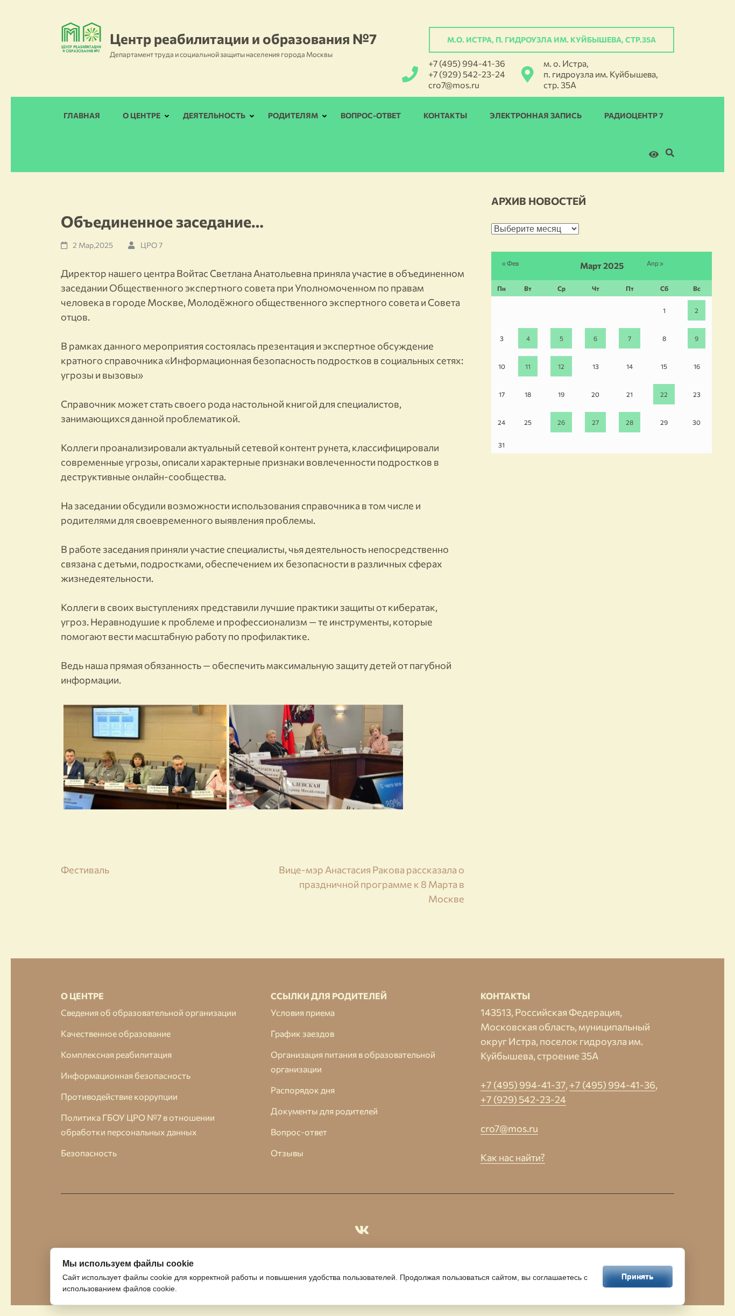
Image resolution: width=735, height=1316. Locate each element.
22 (664, 394)
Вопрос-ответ (371, 115)
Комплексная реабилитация (116, 1054)
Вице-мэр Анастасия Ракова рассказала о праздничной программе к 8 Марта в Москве (371, 884)
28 (629, 422)
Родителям (293, 115)
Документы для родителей (324, 1111)
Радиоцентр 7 (633, 115)
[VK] (362, 1231)
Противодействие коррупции (119, 1096)
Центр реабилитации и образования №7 (243, 38)
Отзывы (287, 1153)
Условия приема (303, 1012)
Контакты (445, 115)
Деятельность (214, 115)
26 (561, 422)
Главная (81, 115)
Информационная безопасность (125, 1075)
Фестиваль (85, 870)
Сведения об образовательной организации (148, 1012)
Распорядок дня (303, 1090)
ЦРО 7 (151, 245)
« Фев (510, 263)
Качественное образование (116, 1033)
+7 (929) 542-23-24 (466, 74)
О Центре (141, 115)
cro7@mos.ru (453, 85)
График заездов (302, 1033)
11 (528, 366)
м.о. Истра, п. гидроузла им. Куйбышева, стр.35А (551, 39)
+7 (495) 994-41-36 (466, 63)
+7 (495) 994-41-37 (523, 1085)
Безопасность (89, 1153)
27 (595, 422)
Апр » (655, 263)
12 (561, 366)
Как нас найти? (512, 1157)
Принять (637, 1276)
